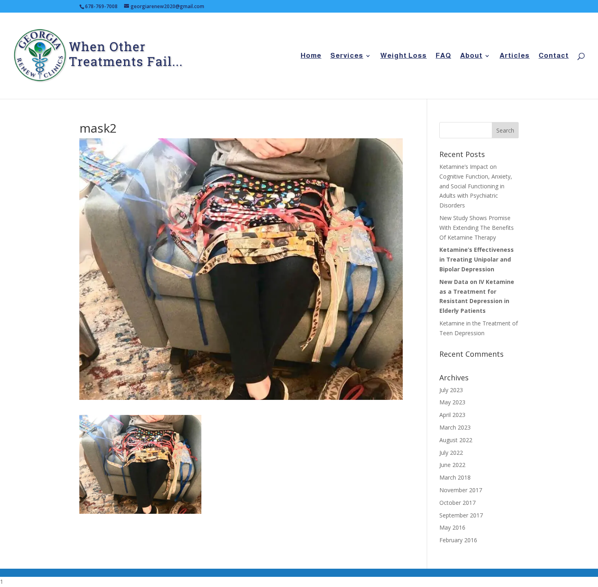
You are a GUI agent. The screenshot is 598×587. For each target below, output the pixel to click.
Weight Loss (403, 56)
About (471, 56)
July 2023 (451, 390)
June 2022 (452, 465)
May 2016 (452, 527)
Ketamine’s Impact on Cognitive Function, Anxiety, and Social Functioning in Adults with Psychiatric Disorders (475, 186)
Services (346, 56)
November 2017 (460, 490)
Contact (554, 56)
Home (311, 56)
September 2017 (461, 515)
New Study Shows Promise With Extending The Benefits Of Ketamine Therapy (476, 227)
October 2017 (457, 502)
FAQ (443, 56)
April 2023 (452, 415)
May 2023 (452, 402)
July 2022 (451, 452)
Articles (515, 56)
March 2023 (455, 427)
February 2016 (458, 540)
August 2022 (455, 440)
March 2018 (455, 477)
